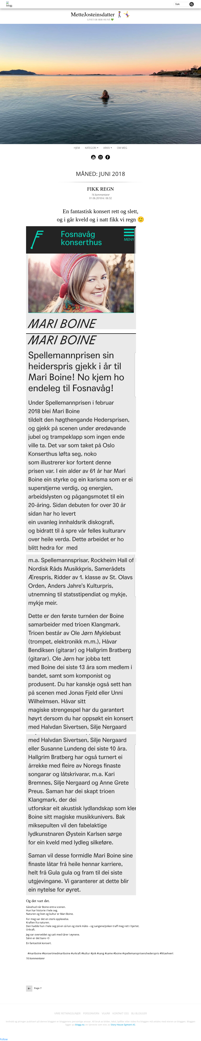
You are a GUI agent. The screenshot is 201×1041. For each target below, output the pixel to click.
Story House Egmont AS (123, 1024)
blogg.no (79, 1024)
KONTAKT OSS (120, 1013)
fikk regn (100, 188)
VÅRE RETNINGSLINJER (67, 1013)
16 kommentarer (101, 194)
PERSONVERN (91, 1013)
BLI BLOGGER (139, 1013)
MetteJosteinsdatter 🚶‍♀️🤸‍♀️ (100, 15)
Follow (4, 1039)
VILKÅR (106, 1013)
